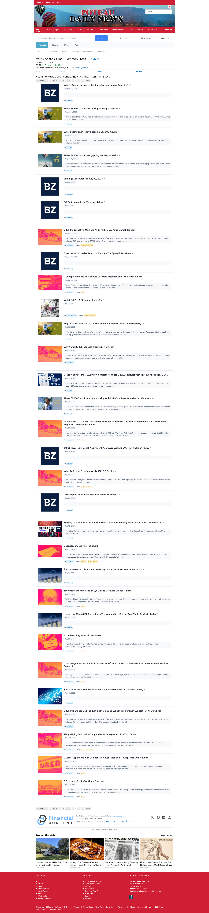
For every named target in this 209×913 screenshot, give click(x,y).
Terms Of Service (126, 821)
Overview (54, 52)
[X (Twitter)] (152, 820)
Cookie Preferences (54, 909)
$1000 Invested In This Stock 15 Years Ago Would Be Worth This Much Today (104, 689)
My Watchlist (146, 38)
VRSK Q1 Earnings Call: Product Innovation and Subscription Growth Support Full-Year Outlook (112, 711)
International (88, 52)
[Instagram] (169, 820)
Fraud (83, 292)
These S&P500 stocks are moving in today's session (92, 108)
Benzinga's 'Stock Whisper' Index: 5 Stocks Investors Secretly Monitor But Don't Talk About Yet (114, 522)
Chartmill (69, 124)
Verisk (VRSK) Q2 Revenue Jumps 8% (84, 300)
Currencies (75, 52)
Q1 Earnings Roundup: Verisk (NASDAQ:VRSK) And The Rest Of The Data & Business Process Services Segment (116, 664)
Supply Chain (90, 750)
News (64, 52)
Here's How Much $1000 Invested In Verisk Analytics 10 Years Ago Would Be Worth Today (111, 614)
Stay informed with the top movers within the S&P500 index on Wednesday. (104, 323)
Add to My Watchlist (81, 68)
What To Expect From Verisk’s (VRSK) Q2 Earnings (90, 471)
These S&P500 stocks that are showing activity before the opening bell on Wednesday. (110, 398)
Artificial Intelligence (87, 245)
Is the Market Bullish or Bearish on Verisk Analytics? (92, 494)
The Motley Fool (71, 315)
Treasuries (100, 52)
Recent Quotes (125, 38)
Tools (77, 45)
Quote (62, 71)
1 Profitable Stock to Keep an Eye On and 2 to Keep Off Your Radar (97, 590)
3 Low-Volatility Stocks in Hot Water (82, 635)
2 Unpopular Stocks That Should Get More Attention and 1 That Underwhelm (103, 276)
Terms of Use (88, 907)
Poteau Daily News (54, 907)
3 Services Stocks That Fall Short (81, 546)
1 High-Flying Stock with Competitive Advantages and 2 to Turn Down (100, 734)
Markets (42, 45)
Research (139, 71)
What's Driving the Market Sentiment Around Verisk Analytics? (97, 85)
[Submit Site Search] (169, 12)
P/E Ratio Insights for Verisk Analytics (84, 202)
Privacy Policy (111, 821)
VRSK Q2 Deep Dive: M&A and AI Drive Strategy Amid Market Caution (99, 230)
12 (82, 80)
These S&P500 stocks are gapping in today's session (92, 155)
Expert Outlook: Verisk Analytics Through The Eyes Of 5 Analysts (99, 253)
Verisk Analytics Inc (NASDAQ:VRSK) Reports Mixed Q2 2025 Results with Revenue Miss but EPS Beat (117, 374)
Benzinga (69, 100)
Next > (88, 80)
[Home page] (104, 12)
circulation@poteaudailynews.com (148, 891)
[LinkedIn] (163, 820)
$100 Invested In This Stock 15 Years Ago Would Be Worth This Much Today (104, 569)
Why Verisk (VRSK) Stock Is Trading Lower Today (89, 347)
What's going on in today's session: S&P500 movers (92, 132)
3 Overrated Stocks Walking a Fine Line (84, 781)
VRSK (96, 59)
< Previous (40, 80)
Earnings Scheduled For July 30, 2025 (84, 178)
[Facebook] (158, 820)
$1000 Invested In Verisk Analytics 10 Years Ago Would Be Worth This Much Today (107, 448)
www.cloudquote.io (117, 816)
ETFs (66, 45)
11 (78, 80)
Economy (83, 561)
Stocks (55, 45)
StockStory (70, 245)
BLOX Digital (159, 907)
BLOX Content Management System (139, 907)
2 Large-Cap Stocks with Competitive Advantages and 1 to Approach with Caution (106, 757)
